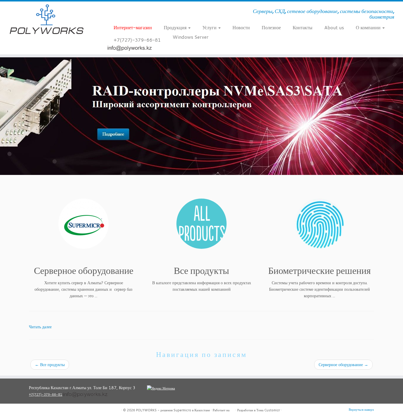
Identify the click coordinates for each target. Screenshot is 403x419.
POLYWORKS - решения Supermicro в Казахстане (173, 410)
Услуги (210, 27)
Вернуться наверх (361, 409)
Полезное (271, 27)
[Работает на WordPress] (232, 409)
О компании (369, 27)
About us (334, 27)
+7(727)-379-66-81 (137, 39)
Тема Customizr (268, 410)
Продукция (176, 27)
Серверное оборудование (343, 365)
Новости (241, 27)
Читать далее (40, 327)
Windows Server (191, 36)
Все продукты (50, 365)
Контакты (302, 27)
